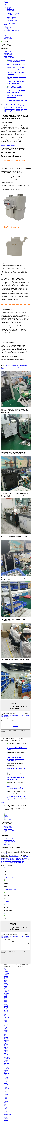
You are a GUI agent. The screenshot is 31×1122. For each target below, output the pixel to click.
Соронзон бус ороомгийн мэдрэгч (13, 858)
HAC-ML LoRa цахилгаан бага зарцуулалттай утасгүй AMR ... (17, 797)
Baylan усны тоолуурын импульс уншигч (16, 365)
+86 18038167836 (8, 901)
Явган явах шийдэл (12, 23)
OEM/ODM (7, 6)
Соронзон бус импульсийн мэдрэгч (14, 861)
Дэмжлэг (6, 24)
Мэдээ (5, 26)
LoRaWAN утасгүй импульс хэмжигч (11, 862)
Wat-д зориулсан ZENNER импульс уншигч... (16, 91)
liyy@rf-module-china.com (10, 811)
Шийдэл (6, 16)
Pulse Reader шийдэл (12, 20)
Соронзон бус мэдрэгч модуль (18, 859)
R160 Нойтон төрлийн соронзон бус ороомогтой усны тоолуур (15, 758)
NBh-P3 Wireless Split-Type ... (17, 64)
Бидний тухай (7, 27)
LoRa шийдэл (10, 21)
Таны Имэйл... (5, 853)
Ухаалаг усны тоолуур (13, 13)
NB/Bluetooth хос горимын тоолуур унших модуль (16, 787)
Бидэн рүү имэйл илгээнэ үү (8, 145)
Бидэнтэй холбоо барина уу (11, 30)
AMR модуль (10, 9)
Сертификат (10, 29)
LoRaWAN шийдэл (12, 19)
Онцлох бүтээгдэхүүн (15, 856)
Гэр (5, 4)
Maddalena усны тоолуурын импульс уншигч (16, 769)
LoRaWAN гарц (11, 14)
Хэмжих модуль (11, 10)
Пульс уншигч (11, 11)
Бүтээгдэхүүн (7, 7)
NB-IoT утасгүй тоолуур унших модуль (15, 778)
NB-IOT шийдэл (11, 17)
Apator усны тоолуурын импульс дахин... (15, 82)
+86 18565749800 (8, 877)
